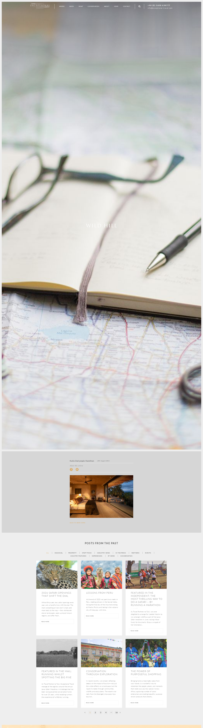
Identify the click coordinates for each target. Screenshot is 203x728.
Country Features (78, 556)
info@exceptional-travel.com (160, 8)
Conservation (126, 556)
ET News (111, 556)
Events (148, 553)
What (81, 6)
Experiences (97, 556)
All (47, 553)
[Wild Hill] (101, 496)
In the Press (121, 553)
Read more (45, 621)
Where (62, 6)
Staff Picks (87, 553)
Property (72, 553)
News (116, 6)
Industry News (103, 553)
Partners (135, 553)
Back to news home (77, 523)
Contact (126, 6)
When (71, 6)
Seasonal (59, 553)
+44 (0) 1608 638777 (159, 5)
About (106, 6)
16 (116, 712)
